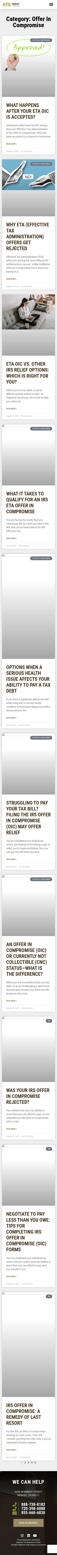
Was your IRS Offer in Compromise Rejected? (28, 1096)
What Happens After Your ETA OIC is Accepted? (27, 111)
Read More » (11, 144)
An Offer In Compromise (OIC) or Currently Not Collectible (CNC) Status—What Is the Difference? (26, 959)
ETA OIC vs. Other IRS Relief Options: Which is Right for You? (27, 373)
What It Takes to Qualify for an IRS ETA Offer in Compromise (27, 502)
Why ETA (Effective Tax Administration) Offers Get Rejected (27, 236)
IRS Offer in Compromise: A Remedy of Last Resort (23, 1414)
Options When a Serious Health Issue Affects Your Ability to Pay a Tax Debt (28, 679)
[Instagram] (22, 1535)
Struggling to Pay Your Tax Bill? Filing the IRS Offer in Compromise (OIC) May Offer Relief (28, 817)
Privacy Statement (24, 1540)
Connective (42, 1545)
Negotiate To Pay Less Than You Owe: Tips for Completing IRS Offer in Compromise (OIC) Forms (28, 1231)
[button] (51, 4)
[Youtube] (35, 1535)
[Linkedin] (28, 1535)
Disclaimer (36, 1540)
